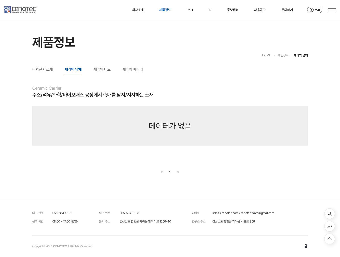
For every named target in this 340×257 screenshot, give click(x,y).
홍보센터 (232, 10)
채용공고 (260, 10)
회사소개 (138, 10)
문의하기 (287, 10)
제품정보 (165, 10)
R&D (190, 10)
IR (210, 10)
